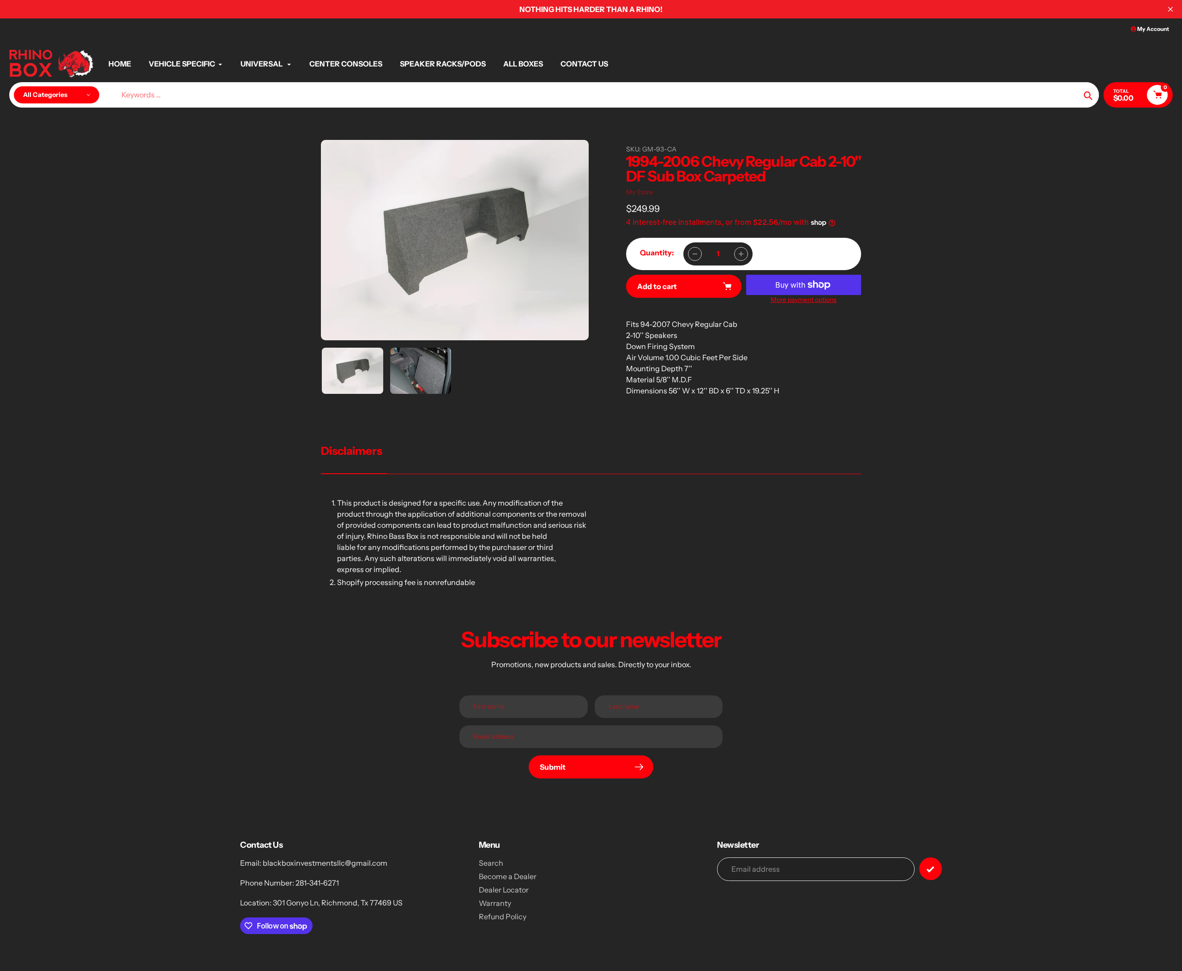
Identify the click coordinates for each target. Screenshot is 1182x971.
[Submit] (930, 868)
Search (491, 863)
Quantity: (657, 252)
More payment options (804, 300)
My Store (639, 192)
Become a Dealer (508, 876)
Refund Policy (502, 916)
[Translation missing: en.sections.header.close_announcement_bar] (1170, 9)
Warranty (495, 903)
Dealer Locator (504, 889)
